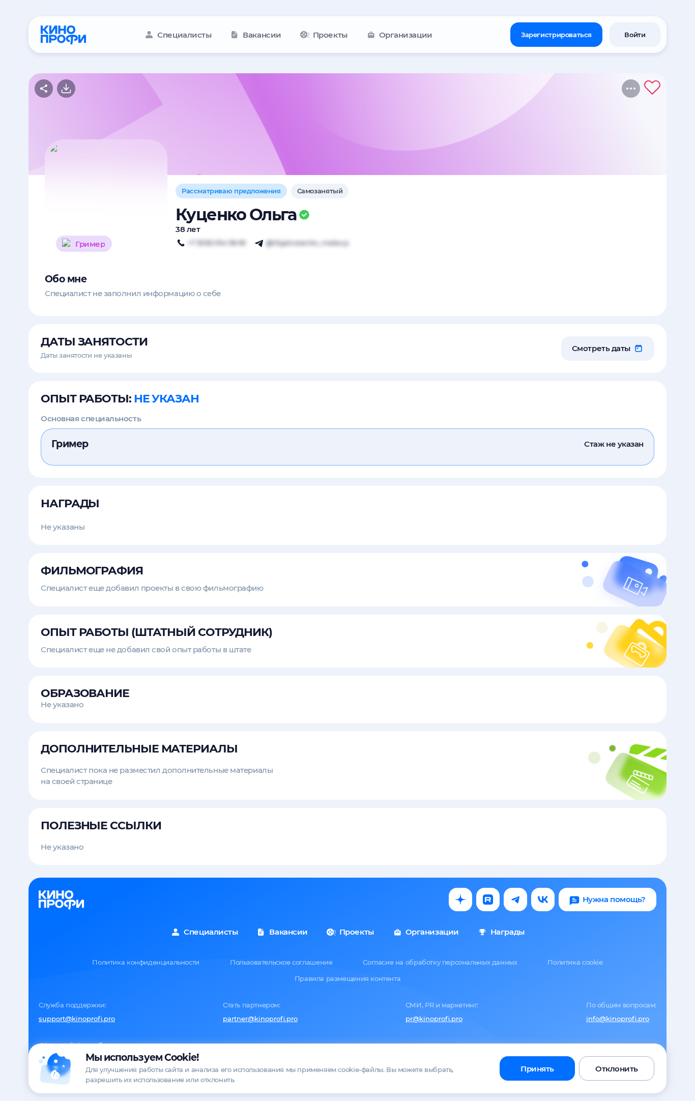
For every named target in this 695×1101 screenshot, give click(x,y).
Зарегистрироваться (556, 35)
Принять (537, 1069)
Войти (634, 35)
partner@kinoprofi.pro (260, 1019)
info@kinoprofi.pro (617, 1019)
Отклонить (616, 1069)
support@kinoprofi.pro (77, 1019)
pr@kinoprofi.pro (434, 1019)
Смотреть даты (601, 348)
